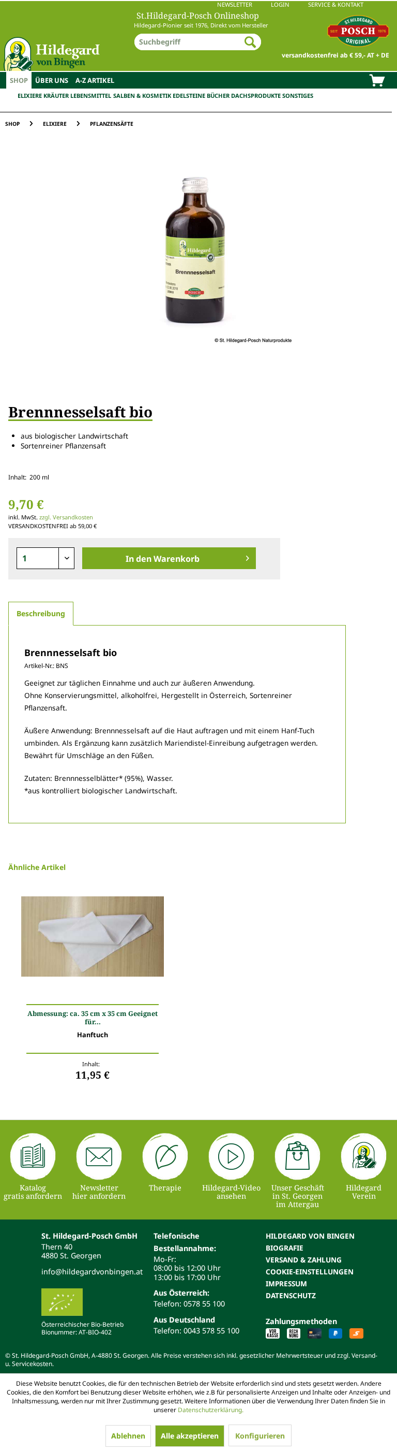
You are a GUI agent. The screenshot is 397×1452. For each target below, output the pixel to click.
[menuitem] (198, 4)
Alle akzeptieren (190, 1436)
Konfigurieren (260, 1436)
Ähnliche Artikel (37, 867)
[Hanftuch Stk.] (92, 950)
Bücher (218, 95)
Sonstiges (297, 95)
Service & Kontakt (335, 4)
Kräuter (56, 95)
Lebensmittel (90, 95)
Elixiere (30, 95)
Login (280, 4)
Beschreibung (41, 613)
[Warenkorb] (377, 81)
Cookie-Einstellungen (310, 1271)
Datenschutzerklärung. (210, 1409)
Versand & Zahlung (304, 1260)
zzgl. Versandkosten (66, 517)
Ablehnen (128, 1436)
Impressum (286, 1283)
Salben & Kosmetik (142, 95)
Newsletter (234, 4)
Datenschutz (291, 1295)
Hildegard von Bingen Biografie (310, 1242)
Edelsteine (189, 95)
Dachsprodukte (256, 95)
